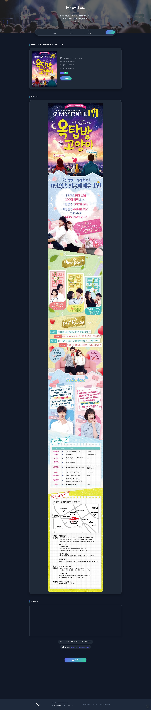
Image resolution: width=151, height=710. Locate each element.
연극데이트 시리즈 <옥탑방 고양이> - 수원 (47, 44)
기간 (38, 31)
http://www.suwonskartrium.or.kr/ (80, 647)
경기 (66, 72)
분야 (89, 31)
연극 (62, 72)
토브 (53, 703)
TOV (96, 704)
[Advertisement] (75, 683)
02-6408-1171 (57, 706)
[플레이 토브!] (38, 705)
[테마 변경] (147, 706)
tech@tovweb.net (70, 706)
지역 (71, 31)
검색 (111, 32)
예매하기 (67, 78)
